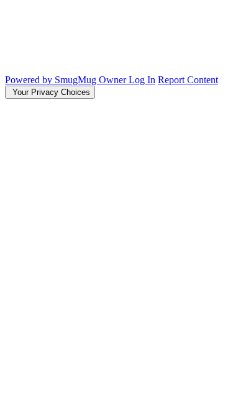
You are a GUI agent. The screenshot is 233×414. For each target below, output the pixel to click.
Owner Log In (127, 79)
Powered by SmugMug (52, 79)
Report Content (188, 79)
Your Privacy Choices (50, 92)
